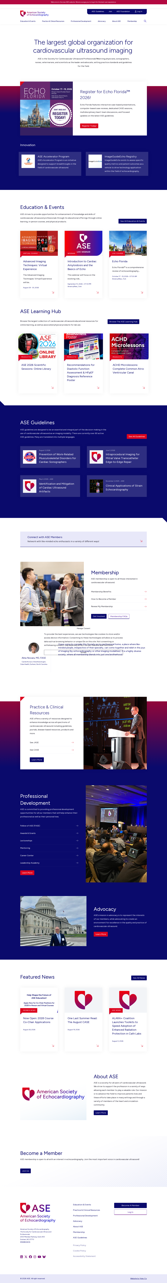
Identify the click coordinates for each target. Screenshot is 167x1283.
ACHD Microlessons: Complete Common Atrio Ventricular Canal (128, 368)
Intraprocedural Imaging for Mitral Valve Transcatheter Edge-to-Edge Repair (123, 458)
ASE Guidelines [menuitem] (98, 11)
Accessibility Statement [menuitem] (84, 1256)
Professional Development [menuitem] (81, 21)
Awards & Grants (28, 833)
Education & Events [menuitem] (27, 21)
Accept (83, 652)
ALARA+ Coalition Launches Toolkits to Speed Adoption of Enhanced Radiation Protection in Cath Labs (126, 1026)
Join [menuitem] (110, 11)
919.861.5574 (25, 1242)
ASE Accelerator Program (53, 156)
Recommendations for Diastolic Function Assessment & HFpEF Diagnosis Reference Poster (81, 372)
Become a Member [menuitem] (130, 1205)
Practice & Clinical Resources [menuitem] (53, 21)
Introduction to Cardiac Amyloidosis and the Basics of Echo (82, 265)
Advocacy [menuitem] (102, 21)
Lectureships (26, 840)
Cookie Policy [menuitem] (79, 1250)
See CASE (34, 750)
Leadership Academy (29, 863)
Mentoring (25, 848)
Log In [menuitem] (139, 11)
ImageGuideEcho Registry (121, 156)
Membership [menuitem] (132, 21)
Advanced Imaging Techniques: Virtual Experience (35, 265)
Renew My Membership (102, 606)
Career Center (27, 855)
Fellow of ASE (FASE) (30, 825)
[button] (145, 21)
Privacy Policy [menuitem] (79, 1245)
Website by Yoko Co (138, 1278)
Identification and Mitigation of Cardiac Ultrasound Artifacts (56, 487)
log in (93, 2)
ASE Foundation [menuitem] (123, 11)
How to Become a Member (103, 599)
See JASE (34, 742)
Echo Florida (119, 261)
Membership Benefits (101, 591)
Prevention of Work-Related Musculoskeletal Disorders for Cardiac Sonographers (57, 458)
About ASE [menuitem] (116, 21)
